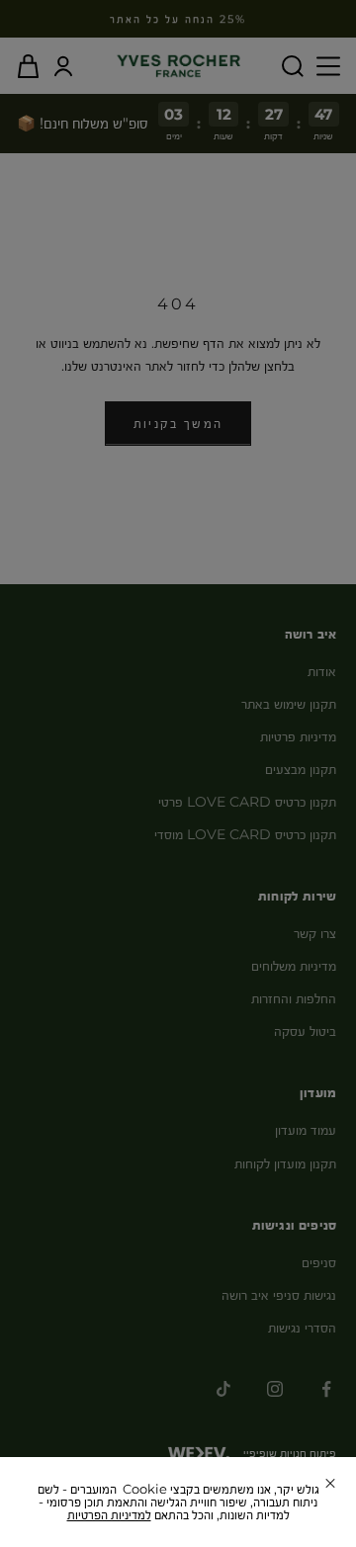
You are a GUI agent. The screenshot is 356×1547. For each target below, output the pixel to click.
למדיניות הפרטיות (109, 1514)
